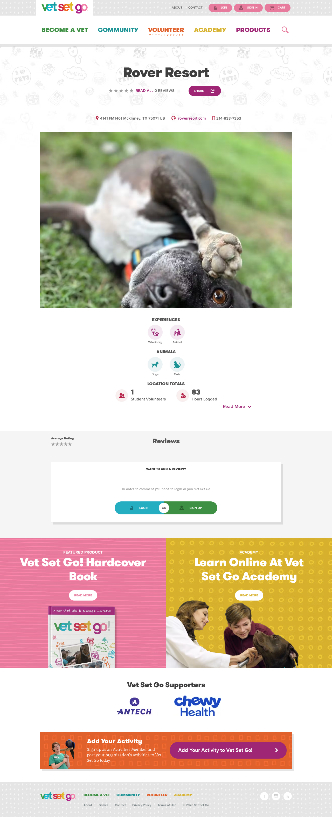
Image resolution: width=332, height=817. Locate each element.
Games (103, 805)
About (177, 7)
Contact (195, 7)
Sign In (252, 7)
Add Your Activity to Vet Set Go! (215, 750)
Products (253, 29)
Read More (235, 406)
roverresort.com (192, 118)
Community (118, 29)
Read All (145, 90)
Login (144, 508)
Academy (210, 29)
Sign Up (196, 508)
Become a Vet (65, 29)
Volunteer (166, 29)
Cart (281, 7)
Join (223, 7)
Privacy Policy (141, 805)
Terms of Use (167, 805)
